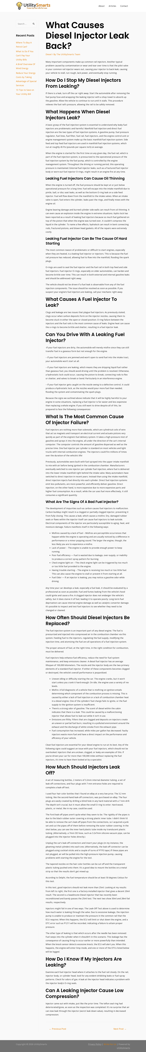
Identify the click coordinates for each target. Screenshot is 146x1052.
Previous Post (57, 1028)
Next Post (119, 1028)
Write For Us (110, 1044)
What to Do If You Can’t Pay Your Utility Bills (24, 55)
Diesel (49, 54)
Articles (112, 6)
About (102, 6)
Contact (124, 6)
